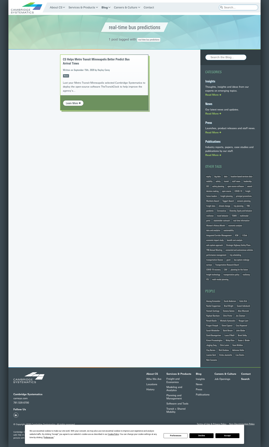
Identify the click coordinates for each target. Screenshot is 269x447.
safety (218, 181)
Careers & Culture (125, 7)
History (150, 389)
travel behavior (222, 215)
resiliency (246, 274)
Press (208, 123)
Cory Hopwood (241, 325)
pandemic (210, 210)
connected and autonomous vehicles (239, 250)
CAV (225, 269)
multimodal (244, 215)
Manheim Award (212, 201)
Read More (212, 94)
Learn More (72, 103)
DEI (207, 186)
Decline (201, 436)
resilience (210, 215)
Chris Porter (227, 315)
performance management (216, 255)
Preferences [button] (49, 437)
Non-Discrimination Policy (242, 424)
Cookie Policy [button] (113, 434)
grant (229, 260)
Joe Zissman (240, 315)
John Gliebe (240, 330)
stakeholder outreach (222, 220)
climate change (224, 206)
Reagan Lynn (243, 320)
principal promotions (244, 196)
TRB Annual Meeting (214, 250)
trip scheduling (235, 255)
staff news (236, 181)
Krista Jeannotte (225, 355)
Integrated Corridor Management (219, 235)
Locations (151, 384)
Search (245, 379)
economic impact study (215, 240)
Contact (149, 7)
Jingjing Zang (211, 345)
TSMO (234, 215)
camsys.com (20, 398)
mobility (209, 181)
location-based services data (241, 176)
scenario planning (243, 201)
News (66, 75)
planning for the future (239, 269)
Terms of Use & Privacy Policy (211, 424)
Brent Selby (242, 335)
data (225, 176)
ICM (236, 235)
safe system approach (214, 245)
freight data (210, 206)
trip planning (238, 206)
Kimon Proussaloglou (214, 340)
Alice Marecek (243, 311)
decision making (212, 191)
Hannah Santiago (212, 311)
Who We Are (153, 379)
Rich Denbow (224, 350)
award (249, 186)
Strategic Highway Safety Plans (238, 245)
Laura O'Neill (229, 335)
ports (208, 220)
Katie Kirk (243, 301)
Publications (212, 141)
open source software (235, 186)
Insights (210, 81)
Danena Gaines (228, 311)
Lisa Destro (240, 355)
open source (226, 191)
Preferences (175, 436)
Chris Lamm (224, 345)
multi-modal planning (220, 279)
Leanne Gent (211, 355)
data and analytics (213, 230)
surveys (209, 265)
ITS (207, 279)
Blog (104, 7)
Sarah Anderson (230, 301)
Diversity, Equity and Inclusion (240, 210)
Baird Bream (228, 330)
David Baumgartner (213, 335)
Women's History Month (215, 225)
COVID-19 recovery (213, 269)
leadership (248, 181)
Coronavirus (221, 210)
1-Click (244, 235)
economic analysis (235, 225)
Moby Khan (230, 340)
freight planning (226, 196)
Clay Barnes (210, 350)
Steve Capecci (227, 325)
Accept (227, 436)
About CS (56, 7)
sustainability (229, 230)
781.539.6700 (21, 402)
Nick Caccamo (211, 360)
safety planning (218, 186)
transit (226, 181)
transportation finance (214, 260)
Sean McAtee (237, 345)
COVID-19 (238, 191)
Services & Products (81, 7)
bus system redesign (241, 260)
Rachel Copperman (213, 306)
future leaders (211, 196)
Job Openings (222, 379)
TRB (248, 206)
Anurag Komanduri (213, 301)
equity (208, 176)
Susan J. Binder (244, 340)
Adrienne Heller (238, 350)
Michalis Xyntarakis (227, 320)
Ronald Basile (211, 320)
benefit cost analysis (234, 240)
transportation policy (231, 274)
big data (217, 176)
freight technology (213, 274)
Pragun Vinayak (212, 325)
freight (247, 191)
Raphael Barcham (213, 315)
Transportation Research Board (227, 265)
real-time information (241, 220)
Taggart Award (228, 201)
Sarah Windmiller (213, 330)
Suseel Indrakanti (243, 306)
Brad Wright (228, 306)
